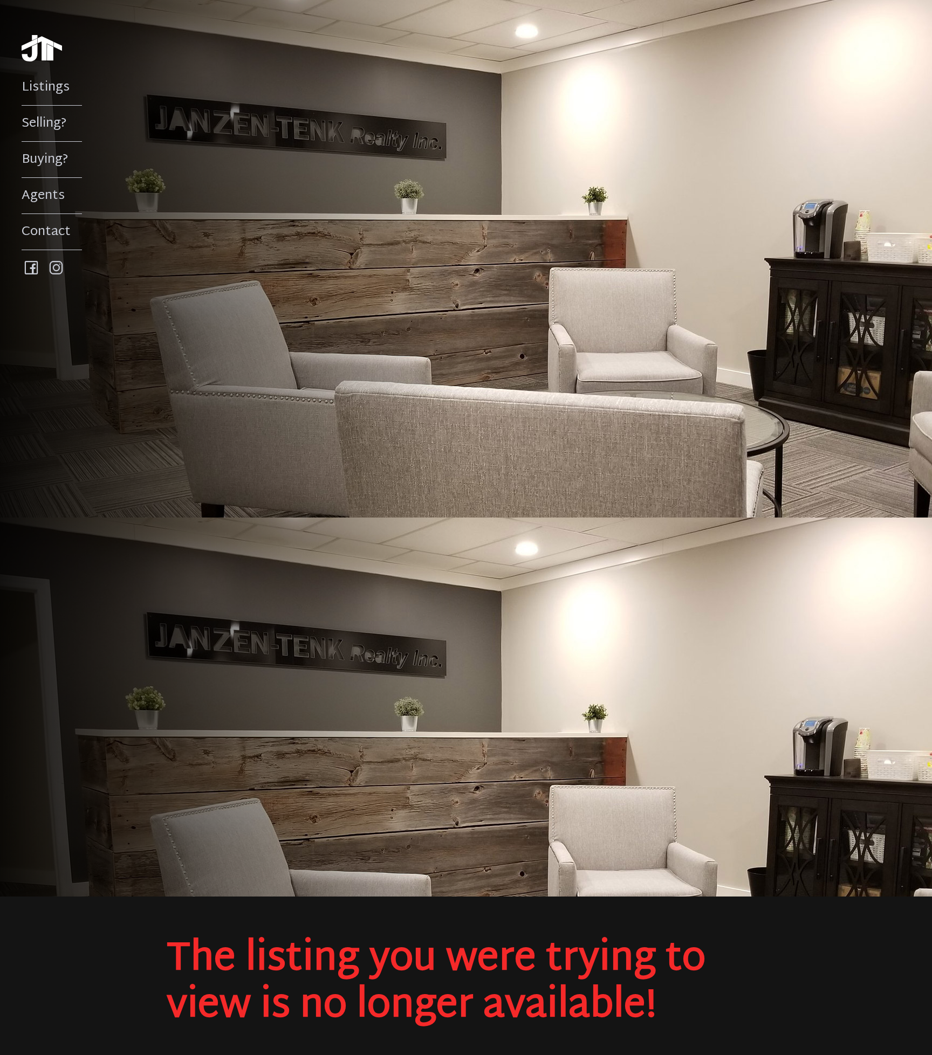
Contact (46, 232)
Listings (46, 87)
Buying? (45, 159)
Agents (43, 196)
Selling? (44, 123)
